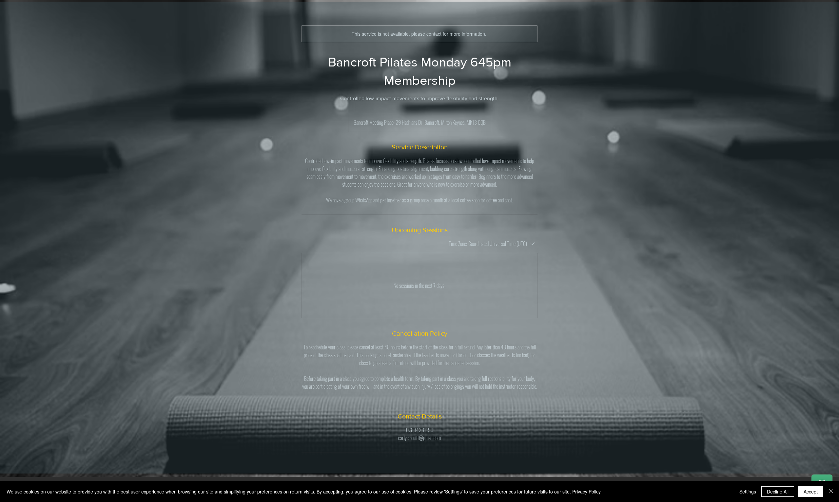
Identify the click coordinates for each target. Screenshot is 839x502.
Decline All (778, 491)
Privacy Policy (586, 491)
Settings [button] (747, 491)
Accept (811, 491)
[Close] (831, 491)
